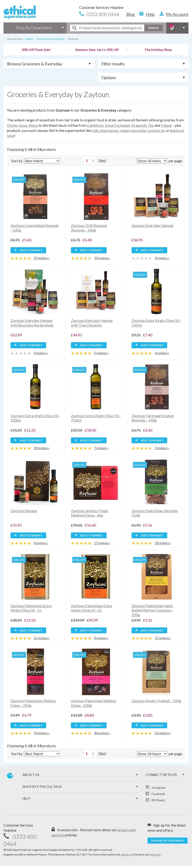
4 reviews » (41, 543)
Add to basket (31, 250)
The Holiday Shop (158, 50)
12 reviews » (42, 638)
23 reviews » (163, 733)
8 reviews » (101, 638)
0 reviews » (162, 258)
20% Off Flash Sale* (36, 50)
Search (153, 27)
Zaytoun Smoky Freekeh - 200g (156, 701)
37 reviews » (163, 638)
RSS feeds (158, 800)
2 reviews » (101, 353)
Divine (12, 125)
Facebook (158, 794)
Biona (33, 125)
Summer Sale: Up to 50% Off (97, 50)
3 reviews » (162, 448)
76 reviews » (42, 733)
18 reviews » (42, 448)
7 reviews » (101, 448)
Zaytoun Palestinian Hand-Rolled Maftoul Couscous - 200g (153, 610)
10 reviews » (102, 258)
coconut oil (156, 130)
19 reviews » (42, 258)
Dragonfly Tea (142, 125)
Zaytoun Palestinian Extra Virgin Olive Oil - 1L (31, 608)
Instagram (158, 787)
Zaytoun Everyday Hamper (153, 225)
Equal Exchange (117, 125)
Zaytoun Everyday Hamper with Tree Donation (92, 322)
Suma (23, 125)
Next (102, 160)
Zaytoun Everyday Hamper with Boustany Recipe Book (32, 322)
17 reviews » (102, 543)
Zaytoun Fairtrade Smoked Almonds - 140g (153, 418)
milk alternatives (105, 130)
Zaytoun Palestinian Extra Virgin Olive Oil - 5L (91, 608)
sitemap (155, 854)
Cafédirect (95, 125)
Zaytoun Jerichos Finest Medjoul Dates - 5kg (89, 513)
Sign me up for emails (167, 840)
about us (126, 854)
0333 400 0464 (102, 14)
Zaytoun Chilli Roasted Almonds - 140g (89, 227)
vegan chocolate (133, 130)
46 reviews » (102, 733)
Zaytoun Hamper (24, 511)
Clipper (166, 125)
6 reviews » (162, 353)
